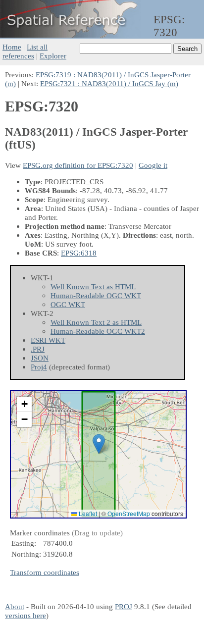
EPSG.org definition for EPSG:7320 (78, 165)
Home (11, 47)
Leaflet (87, 513)
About (14, 606)
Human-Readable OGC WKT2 (98, 331)
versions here (25, 615)
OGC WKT (68, 304)
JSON (40, 358)
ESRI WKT (48, 340)
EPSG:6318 (79, 253)
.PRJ (38, 349)
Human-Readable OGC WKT (96, 295)
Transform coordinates (44, 572)
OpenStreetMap (128, 513)
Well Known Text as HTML (93, 286)
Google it (153, 165)
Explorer (53, 56)
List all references (25, 51)
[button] (99, 444)
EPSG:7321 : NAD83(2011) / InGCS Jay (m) (109, 83)
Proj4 (39, 367)
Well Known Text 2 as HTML (96, 322)
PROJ (123, 606)
